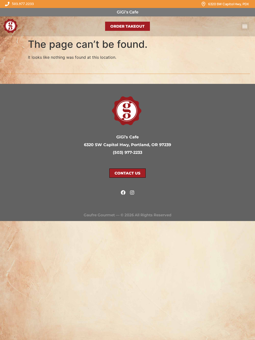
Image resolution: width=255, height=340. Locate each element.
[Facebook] (123, 192)
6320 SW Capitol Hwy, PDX (228, 4)
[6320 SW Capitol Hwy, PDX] (203, 4)
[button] (245, 26)
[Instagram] (132, 192)
